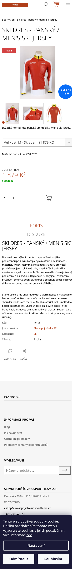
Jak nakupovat (13, 433)
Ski (35, 334)
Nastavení (36, 545)
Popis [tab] (36, 225)
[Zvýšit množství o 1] (4, 197)
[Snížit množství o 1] (22, 197)
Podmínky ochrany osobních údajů (26, 445)
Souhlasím (53, 559)
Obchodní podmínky (17, 439)
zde (29, 535)
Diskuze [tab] (36, 234)
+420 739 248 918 (14, 514)
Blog (7, 427)
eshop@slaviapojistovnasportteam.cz (27, 508)
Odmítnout (18, 559)
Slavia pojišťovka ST (45, 328)
